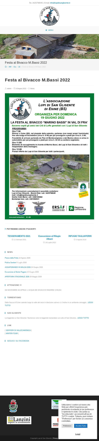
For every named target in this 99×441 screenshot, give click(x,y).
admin (9, 88)
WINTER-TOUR (12, 333)
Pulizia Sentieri (10, 263)
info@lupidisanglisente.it (60, 3)
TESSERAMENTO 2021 (19, 236)
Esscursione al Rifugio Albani (49, 237)
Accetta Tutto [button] (81, 426)
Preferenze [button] (67, 426)
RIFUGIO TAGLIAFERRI (80, 236)
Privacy (55, 438)
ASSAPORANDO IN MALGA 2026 (18, 267)
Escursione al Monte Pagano (15, 272)
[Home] (6, 67)
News (32, 88)
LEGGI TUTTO (83, 318)
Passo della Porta (11, 258)
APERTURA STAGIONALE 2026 (17, 277)
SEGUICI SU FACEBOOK (18, 341)
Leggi (77, 434)
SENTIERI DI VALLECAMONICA (18, 330)
